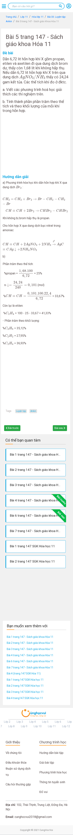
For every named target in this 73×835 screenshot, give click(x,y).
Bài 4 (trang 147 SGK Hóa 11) (24, 673)
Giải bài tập (46, 762)
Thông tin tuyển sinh (52, 782)
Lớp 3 (20, 721)
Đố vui (43, 792)
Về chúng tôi (14, 753)
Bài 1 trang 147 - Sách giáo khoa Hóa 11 (30, 636)
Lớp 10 (38, 726)
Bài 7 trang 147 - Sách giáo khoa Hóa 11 (30, 667)
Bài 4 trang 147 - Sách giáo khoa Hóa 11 (30, 655)
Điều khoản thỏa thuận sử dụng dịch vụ (18, 768)
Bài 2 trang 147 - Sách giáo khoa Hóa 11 (30, 642)
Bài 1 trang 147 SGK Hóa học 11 (25, 679)
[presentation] (32, 77)
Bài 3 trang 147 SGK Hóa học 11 (25, 691)
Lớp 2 (7, 721)
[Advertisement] (36, 143)
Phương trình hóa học (53, 772)
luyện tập (21, 411)
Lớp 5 (45, 721)
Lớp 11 (52, 726)
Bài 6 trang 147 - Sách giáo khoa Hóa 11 (30, 661)
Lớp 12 (66, 726)
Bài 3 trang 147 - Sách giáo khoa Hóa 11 (30, 649)
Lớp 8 (11, 726)
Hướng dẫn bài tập (51, 753)
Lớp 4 (32, 721)
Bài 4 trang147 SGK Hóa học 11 (25, 698)
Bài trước (13, 428)
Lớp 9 (24, 726)
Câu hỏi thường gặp (18, 784)
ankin (33, 411)
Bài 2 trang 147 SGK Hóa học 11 (25, 685)
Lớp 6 (58, 721)
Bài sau (59, 428)
